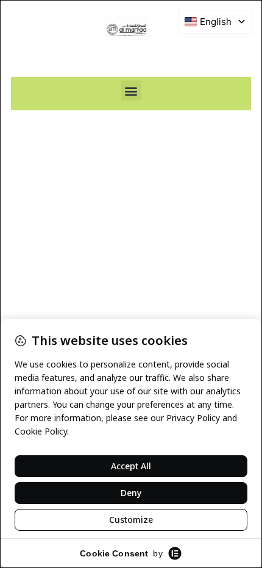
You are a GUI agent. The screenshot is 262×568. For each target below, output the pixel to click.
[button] (131, 90)
